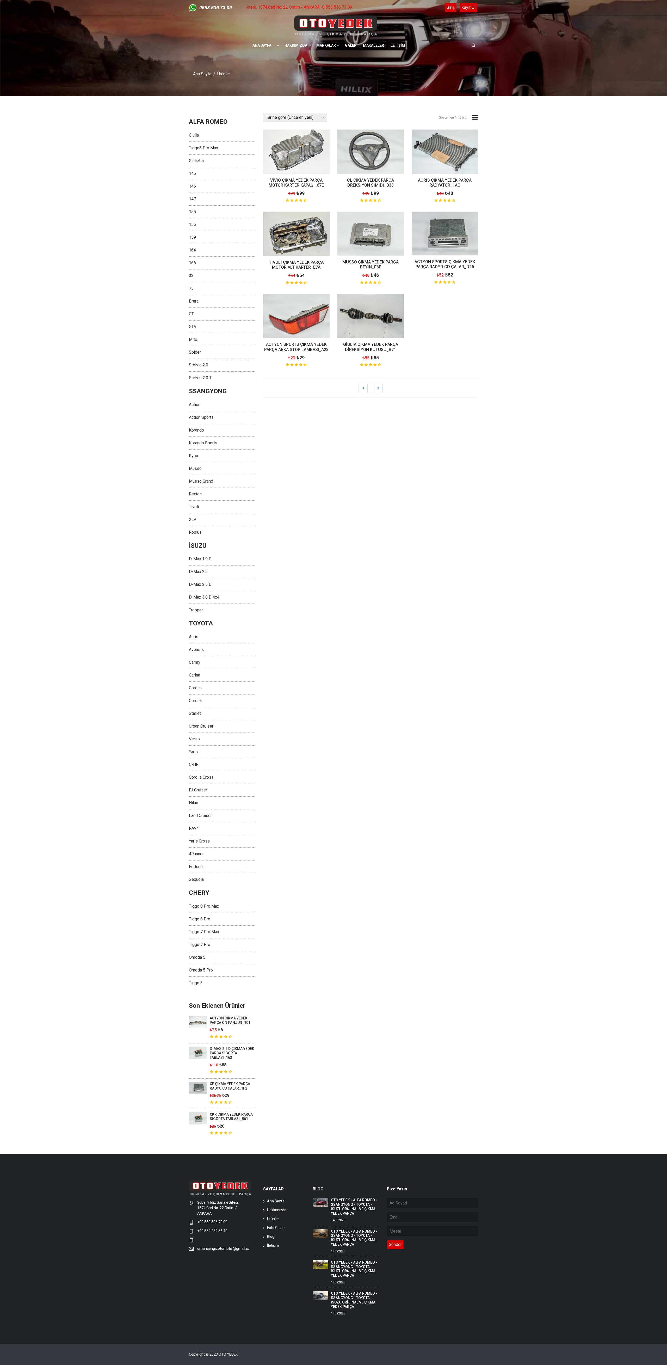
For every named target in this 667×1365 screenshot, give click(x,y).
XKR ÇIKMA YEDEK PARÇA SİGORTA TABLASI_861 (231, 1116)
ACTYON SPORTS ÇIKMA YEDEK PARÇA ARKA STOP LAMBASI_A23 (296, 347)
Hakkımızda (276, 1210)
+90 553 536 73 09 (213, 1222)
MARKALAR (326, 45)
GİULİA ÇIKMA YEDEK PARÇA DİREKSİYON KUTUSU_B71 (370, 347)
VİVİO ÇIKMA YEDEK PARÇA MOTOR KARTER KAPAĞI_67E (296, 183)
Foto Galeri (276, 1228)
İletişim (273, 1245)
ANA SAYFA (261, 45)
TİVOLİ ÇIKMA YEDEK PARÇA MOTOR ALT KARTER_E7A (296, 265)
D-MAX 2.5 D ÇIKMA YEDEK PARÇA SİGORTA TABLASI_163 (232, 1053)
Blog (270, 1236)
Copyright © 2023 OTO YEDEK (213, 1354)
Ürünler (223, 73)
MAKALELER (373, 45)
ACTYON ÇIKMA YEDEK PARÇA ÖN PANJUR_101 (230, 1020)
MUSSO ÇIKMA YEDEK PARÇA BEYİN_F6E (370, 264)
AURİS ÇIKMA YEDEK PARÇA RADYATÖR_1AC (445, 183)
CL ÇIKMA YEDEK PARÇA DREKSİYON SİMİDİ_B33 (370, 183)
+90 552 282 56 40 (212, 1231)
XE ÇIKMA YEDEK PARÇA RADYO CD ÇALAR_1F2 (230, 1086)
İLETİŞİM (397, 45)
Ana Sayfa (202, 73)
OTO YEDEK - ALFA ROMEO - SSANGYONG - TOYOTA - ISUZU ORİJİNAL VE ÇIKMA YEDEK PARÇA (354, 1206)
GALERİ (351, 45)
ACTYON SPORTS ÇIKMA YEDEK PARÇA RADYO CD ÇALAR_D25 (445, 264)
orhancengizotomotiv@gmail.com (223, 1248)
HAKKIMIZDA (296, 45)
